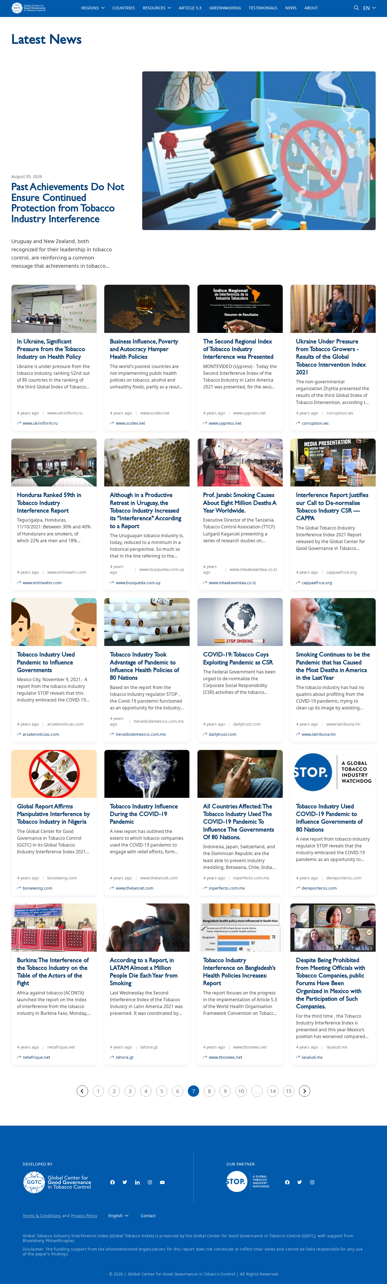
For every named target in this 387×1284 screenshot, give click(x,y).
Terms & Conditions (42, 1215)
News (291, 7)
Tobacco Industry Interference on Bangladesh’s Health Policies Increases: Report (239, 972)
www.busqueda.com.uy (138, 582)
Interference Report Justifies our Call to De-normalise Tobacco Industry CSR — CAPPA (332, 506)
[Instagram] (149, 1182)
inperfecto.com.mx (227, 888)
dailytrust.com (222, 734)
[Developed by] (58, 1182)
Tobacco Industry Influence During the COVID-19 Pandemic (144, 814)
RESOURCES (154, 7)
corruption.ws (315, 423)
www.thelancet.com (134, 888)
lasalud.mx (312, 1057)
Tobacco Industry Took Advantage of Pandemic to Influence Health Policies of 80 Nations (144, 666)
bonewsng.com (37, 888)
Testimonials (263, 7)
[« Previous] (82, 1091)
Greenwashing (225, 7)
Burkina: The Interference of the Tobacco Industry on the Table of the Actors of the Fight (53, 972)
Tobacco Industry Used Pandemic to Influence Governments (46, 662)
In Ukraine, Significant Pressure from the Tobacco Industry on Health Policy (51, 349)
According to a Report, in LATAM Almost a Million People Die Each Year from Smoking (144, 972)
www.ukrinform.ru (40, 423)
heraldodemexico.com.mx (141, 734)
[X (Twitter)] (124, 1182)
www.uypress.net (225, 423)
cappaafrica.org (317, 582)
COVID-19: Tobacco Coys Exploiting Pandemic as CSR (238, 658)
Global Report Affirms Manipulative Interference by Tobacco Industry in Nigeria (53, 814)
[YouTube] (162, 1182)
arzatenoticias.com (41, 734)
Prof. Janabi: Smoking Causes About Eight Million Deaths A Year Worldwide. (240, 502)
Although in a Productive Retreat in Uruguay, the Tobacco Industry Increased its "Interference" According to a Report (145, 510)
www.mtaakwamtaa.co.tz (232, 582)
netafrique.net (36, 1057)
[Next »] (304, 1091)
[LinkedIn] (137, 1182)
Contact (148, 1215)
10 (241, 1091)
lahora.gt (124, 1057)
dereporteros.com (319, 888)
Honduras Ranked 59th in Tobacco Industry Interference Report (49, 502)
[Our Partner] (247, 1182)
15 (289, 1091)
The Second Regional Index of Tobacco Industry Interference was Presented (238, 349)
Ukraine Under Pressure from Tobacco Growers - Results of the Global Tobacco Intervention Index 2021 (331, 357)
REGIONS (90, 7)
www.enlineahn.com (42, 582)
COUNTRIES (123, 7)
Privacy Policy (84, 1215)
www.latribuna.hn (319, 734)
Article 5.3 (190, 7)
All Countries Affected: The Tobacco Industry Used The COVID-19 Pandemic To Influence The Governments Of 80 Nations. (238, 821)
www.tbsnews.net (225, 1057)
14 (273, 1091)
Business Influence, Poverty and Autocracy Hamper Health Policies (144, 349)
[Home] (29, 8)
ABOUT (311, 7)
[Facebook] (112, 1182)
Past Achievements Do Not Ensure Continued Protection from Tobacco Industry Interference (67, 202)
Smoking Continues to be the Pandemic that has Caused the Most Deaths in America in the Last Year (333, 666)
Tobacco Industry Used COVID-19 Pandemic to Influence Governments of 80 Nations (329, 818)
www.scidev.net (130, 423)
